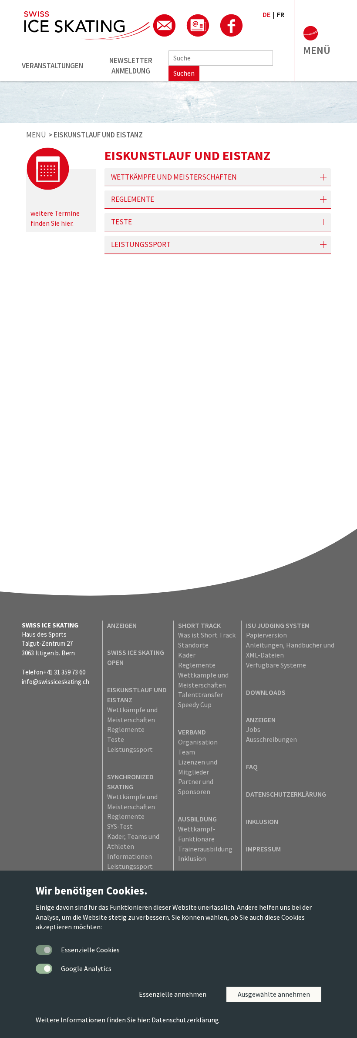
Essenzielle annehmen (172, 994)
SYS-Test (120, 826)
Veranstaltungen (52, 65)
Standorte (193, 645)
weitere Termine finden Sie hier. (55, 218)
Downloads (266, 692)
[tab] (217, 177)
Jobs (253, 729)
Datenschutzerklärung (286, 794)
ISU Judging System (278, 625)
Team (186, 752)
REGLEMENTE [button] (132, 199)
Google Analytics (86, 968)
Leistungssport (130, 749)
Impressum (263, 848)
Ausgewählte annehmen (274, 994)
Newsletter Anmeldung (130, 66)
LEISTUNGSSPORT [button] (141, 244)
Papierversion (266, 635)
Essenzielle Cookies (90, 949)
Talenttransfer (200, 694)
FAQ (252, 766)
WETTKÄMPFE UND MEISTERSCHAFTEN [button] (174, 177)
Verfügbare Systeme (276, 665)
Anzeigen (122, 625)
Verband (192, 732)
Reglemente (126, 729)
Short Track (199, 625)
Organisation (198, 742)
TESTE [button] (121, 222)
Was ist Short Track (207, 635)
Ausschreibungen (271, 739)
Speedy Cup (195, 704)
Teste (115, 739)
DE (266, 14)
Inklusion (192, 858)
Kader (186, 655)
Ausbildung (197, 818)
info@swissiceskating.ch (55, 682)
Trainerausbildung (205, 848)
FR (280, 14)
